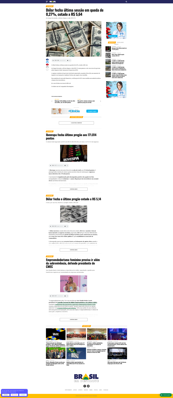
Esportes (80, 390)
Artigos (75, 390)
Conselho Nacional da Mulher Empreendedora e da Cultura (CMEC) (77, 302)
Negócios (86, 390)
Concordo (23, 394)
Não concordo (14, 394)
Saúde (100, 390)
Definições (6, 394)
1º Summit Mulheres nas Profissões (66, 308)
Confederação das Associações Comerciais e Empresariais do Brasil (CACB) (75, 304)
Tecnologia (105, 390)
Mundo (91, 390)
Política (96, 390)
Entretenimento (68, 390)
